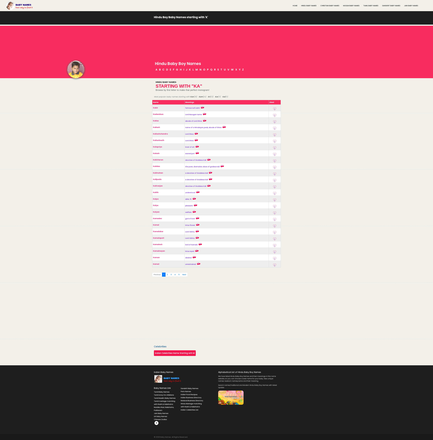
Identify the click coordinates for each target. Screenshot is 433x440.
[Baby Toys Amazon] (231, 397)
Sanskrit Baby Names (391, 5)
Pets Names (186, 391)
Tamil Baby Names (370, 5)
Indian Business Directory (191, 397)
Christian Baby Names (329, 5)
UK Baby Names (160, 416)
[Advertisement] (216, 41)
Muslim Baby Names (351, 5)
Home (295, 5)
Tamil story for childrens (164, 395)
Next (184, 274)
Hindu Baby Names (309, 5)
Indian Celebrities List (189, 410)
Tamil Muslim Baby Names (165, 398)
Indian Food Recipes (189, 394)
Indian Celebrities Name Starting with (175, 353)
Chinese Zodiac (160, 419)
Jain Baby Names (411, 5)
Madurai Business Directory (192, 400)
